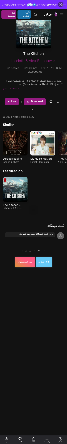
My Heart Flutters (41, 158)
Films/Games (30, 67)
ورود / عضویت (11, 14)
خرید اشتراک (26, 14)
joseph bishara (11, 161)
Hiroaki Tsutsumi (39, 161)
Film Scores (12, 67)
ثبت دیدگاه (56, 226)
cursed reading (12, 158)
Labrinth (17, 61)
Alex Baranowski (42, 61)
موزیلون (48, 14)
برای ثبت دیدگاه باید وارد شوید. (36, 234)
